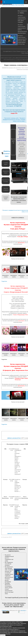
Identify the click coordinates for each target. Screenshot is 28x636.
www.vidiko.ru (23, 610)
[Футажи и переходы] (13, 163)
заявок (5, 549)
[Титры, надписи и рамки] (13, 170)
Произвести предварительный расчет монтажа (14, 118)
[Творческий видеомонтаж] (18, 163)
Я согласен (2, 635)
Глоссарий (5, 51)
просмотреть (21, 242)
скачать (6, 276)
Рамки (22, 53)
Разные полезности (21, 51)
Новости (10, 51)
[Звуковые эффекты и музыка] (18, 170)
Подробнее (4, 281)
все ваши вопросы (20, 603)
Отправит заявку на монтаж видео (19, 120)
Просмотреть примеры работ (11, 118)
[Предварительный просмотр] (24, 163)
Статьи (14, 51)
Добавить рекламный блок (14, 438)
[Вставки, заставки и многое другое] (24, 170)
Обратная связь (18, 606)
